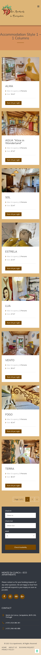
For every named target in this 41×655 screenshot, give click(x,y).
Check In (8, 511)
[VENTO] (20, 354)
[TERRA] (20, 463)
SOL (7, 197)
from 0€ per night (13, 103)
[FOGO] (20, 408)
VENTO (9, 360)
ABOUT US (13, 647)
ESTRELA (11, 251)
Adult (7, 531)
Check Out (9, 521)
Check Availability (20, 547)
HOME (4, 647)
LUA (8, 306)
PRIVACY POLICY (8, 649)
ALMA (9, 86)
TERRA (9, 469)
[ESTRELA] (20, 246)
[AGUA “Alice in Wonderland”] (20, 134)
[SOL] (20, 191)
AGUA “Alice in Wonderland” (14, 142)
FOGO (9, 414)
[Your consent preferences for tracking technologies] (37, 651)
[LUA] (20, 300)
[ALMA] (20, 80)
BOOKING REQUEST (26, 647)
